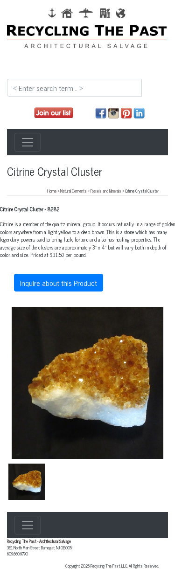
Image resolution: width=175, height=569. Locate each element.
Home (51, 190)
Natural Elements (73, 190)
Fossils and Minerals (106, 190)
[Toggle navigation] (27, 142)
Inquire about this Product (58, 283)
